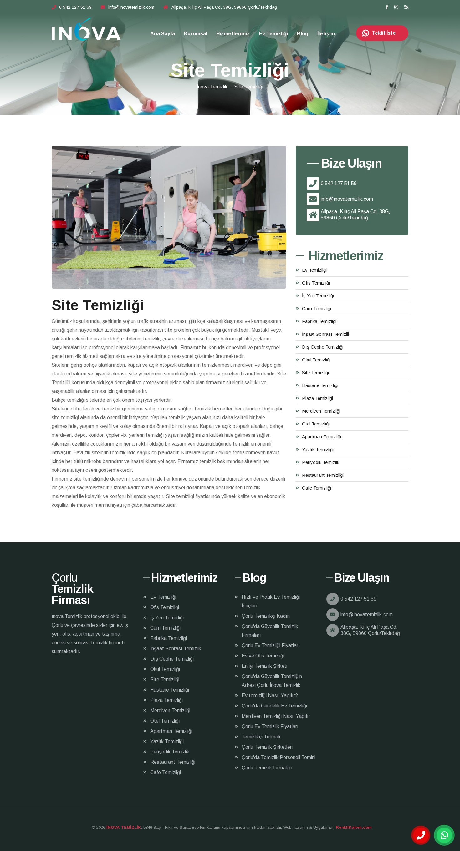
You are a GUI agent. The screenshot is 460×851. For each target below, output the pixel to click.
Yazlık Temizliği (318, 449)
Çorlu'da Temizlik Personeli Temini (278, 757)
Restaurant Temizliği (323, 475)
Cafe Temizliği (316, 488)
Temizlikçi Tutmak (261, 736)
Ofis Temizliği (316, 282)
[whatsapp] (444, 835)
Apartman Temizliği (321, 436)
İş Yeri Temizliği (318, 295)
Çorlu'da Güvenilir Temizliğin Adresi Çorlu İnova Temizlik (272, 681)
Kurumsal (195, 33)
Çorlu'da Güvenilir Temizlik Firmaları (270, 631)
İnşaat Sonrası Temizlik (326, 334)
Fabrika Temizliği (319, 321)
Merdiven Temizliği (321, 411)
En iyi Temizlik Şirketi (264, 666)
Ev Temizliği (273, 33)
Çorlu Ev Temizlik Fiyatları (270, 726)
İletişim (326, 33)
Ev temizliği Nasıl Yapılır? (270, 695)
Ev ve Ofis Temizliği (263, 655)
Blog (302, 33)
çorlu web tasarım (352, 827)
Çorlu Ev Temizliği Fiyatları (271, 645)
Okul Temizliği (316, 359)
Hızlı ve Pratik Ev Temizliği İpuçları (271, 601)
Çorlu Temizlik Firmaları (267, 767)
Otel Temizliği (316, 423)
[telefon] (421, 835)
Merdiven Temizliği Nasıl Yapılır (276, 716)
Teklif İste (384, 33)
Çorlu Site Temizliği (86, 29)
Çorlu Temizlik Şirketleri (267, 747)
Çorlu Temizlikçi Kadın (266, 616)
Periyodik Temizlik (320, 462)
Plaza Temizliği (317, 398)
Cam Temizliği (316, 308)
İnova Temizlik (212, 86)
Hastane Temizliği (320, 385)
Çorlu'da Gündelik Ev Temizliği (274, 705)
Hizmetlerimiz (233, 33)
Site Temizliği (315, 372)
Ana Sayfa (162, 33)
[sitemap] (406, 7)
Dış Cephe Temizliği (322, 347)
